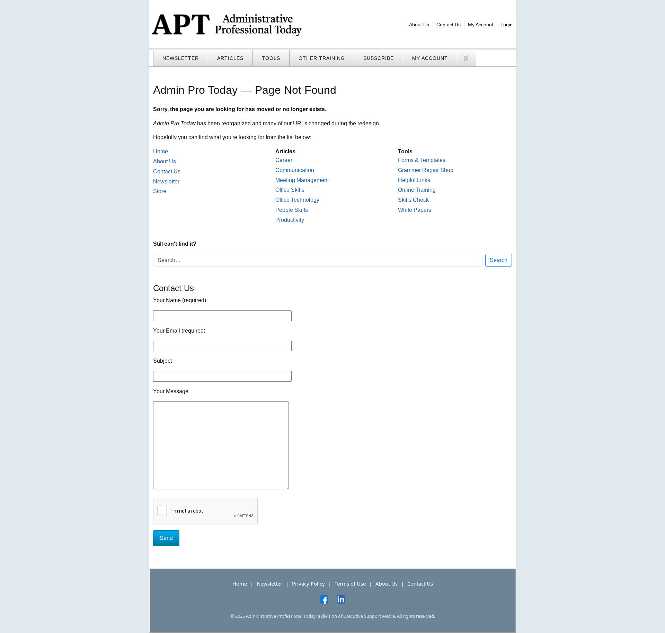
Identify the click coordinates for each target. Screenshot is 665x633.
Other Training (322, 58)
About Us (419, 24)
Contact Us (448, 24)
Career (283, 160)
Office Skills (289, 190)
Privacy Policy (308, 583)
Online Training (417, 190)
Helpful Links (414, 180)
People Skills (291, 210)
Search (498, 260)
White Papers (414, 210)
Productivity (289, 220)
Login (506, 24)
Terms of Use (350, 583)
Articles (230, 58)
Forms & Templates (421, 160)
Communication (294, 170)
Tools (271, 58)
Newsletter (180, 58)
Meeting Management (302, 180)
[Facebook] (324, 599)
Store (159, 191)
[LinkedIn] (341, 599)
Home (160, 151)
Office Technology (297, 200)
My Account (480, 24)
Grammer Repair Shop (425, 170)
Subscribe (378, 58)
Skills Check (413, 200)
